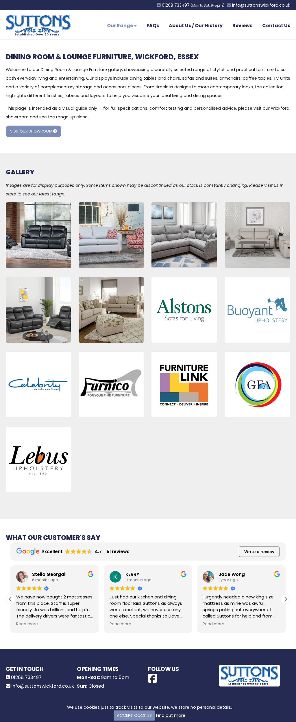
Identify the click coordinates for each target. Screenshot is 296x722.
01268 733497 (176, 5)
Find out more (170, 715)
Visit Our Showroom (31, 131)
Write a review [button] (259, 552)
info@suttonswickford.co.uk (261, 5)
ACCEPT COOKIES (134, 715)
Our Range (120, 25)
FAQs (153, 25)
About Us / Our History (196, 25)
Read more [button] (27, 624)
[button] (285, 599)
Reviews (242, 25)
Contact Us (276, 25)
